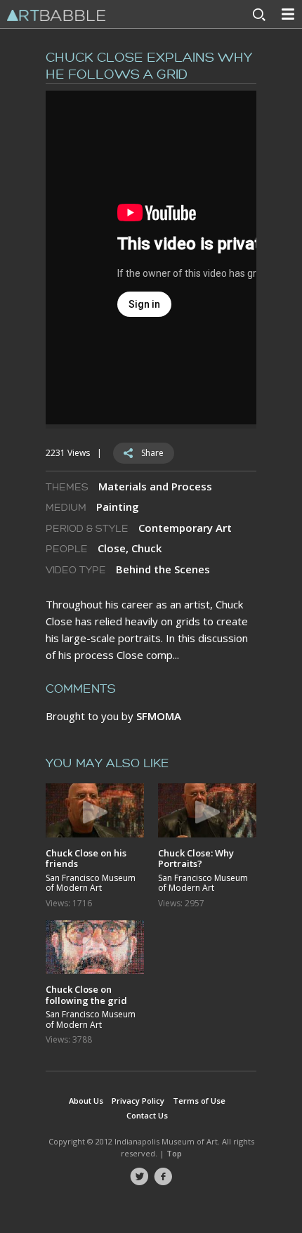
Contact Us (147, 1115)
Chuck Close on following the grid (86, 994)
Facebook (162, 1176)
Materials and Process (155, 486)
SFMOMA (158, 716)
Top (174, 1153)
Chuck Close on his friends (86, 858)
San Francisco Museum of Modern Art (91, 883)
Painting (117, 507)
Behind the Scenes (163, 569)
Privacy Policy (138, 1100)
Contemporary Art (185, 528)
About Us (86, 1100)
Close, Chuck (130, 548)
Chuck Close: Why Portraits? (196, 858)
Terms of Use (199, 1100)
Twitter (139, 1176)
